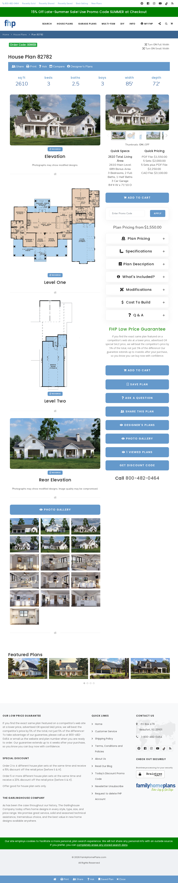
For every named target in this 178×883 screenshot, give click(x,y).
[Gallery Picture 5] (55, 544)
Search (47, 23)
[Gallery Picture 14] (55, 598)
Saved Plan (107, 879)
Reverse (56, 149)
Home (6, 34)
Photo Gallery (139, 439)
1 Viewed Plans (139, 452)
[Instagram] (154, 3)
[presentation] (11, 669)
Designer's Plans (81, 66)
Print (33, 66)
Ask (44, 66)
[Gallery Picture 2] (55, 526)
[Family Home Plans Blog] (172, 3)
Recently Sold (28, 3)
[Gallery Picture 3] (85, 526)
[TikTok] (166, 3)
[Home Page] (55, 879)
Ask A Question (138, 398)
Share (19, 66)
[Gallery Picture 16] (24, 616)
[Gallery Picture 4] (24, 544)
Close (122, 879)
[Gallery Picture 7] (24, 562)
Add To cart (139, 370)
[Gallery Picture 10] (24, 580)
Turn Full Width (158, 44)
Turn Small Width (157, 48)
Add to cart (139, 198)
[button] (84, 683)
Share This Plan (139, 411)
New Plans (96, 3)
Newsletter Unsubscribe (109, 786)
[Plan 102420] (109, 668)
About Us (100, 759)
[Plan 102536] (150, 668)
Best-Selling (82, 3)
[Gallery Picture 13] (24, 598)
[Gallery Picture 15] (85, 598)
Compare (58, 66)
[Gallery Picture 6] (85, 544)
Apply (157, 213)
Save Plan (138, 384)
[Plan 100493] (27, 668)
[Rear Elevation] (55, 443)
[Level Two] (55, 344)
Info (132, 23)
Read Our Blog (103, 766)
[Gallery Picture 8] (55, 562)
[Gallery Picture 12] (85, 580)
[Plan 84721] (68, 668)
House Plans (65, 23)
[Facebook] (148, 3)
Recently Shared (46, 3)
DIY (122, 23)
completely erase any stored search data (102, 845)
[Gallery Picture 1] (24, 526)
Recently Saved (65, 3)
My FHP (148, 23)
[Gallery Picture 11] (55, 580)
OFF (147, 144)
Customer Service (106, 731)
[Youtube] (160, 3)
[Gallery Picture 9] (85, 562)
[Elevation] (137, 112)
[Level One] (55, 226)
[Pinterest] (142, 3)
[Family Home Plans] (10, 24)
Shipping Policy (104, 738)
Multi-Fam (108, 23)
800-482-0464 (11, 3)
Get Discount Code (137, 465)
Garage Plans (87, 23)
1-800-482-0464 (151, 737)
